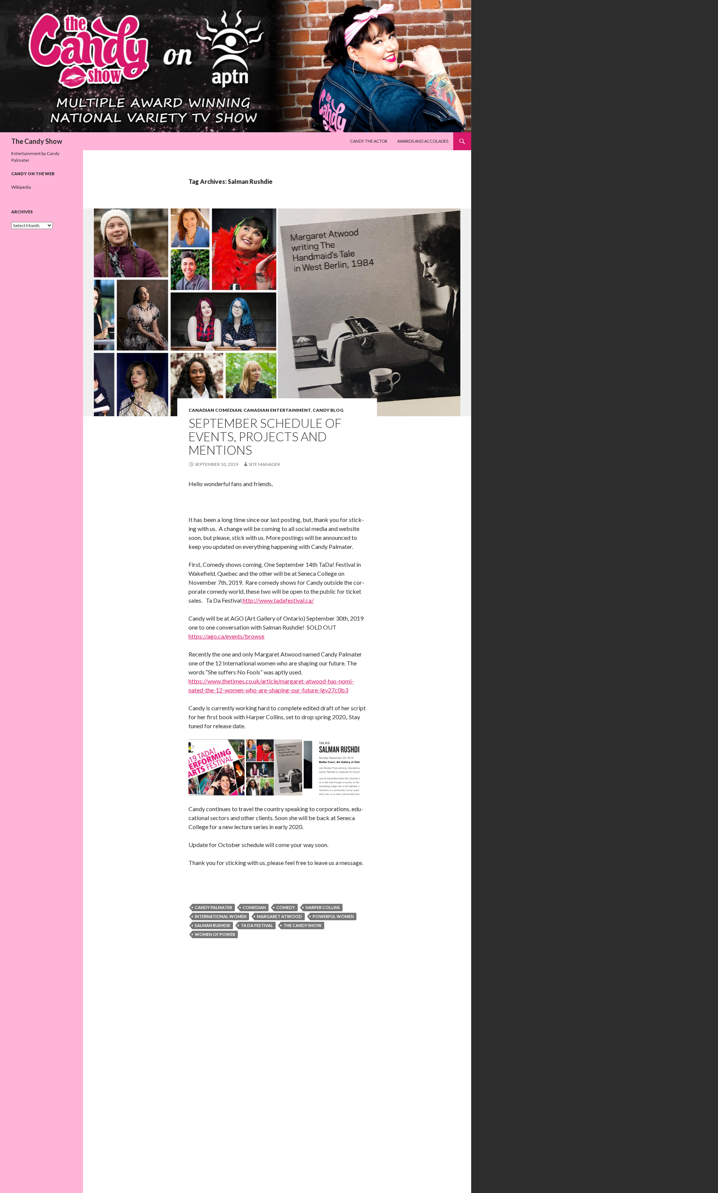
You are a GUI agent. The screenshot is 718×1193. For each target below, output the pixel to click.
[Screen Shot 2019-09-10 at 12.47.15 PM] (332, 766)
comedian (254, 907)
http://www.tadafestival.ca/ (278, 600)
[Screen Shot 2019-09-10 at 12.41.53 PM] (216, 766)
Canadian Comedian (215, 410)
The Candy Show (36, 141)
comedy (285, 907)
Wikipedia (21, 187)
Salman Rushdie (212, 925)
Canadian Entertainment (277, 410)
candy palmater (213, 907)
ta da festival (257, 925)
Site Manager (264, 464)
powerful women (333, 916)
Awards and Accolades (422, 141)
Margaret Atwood (279, 916)
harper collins (323, 907)
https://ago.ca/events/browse (226, 636)
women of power (215, 934)
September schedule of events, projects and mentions (264, 436)
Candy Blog (328, 410)
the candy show (302, 925)
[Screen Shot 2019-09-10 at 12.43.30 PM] (274, 766)
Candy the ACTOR (368, 141)
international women (220, 916)
